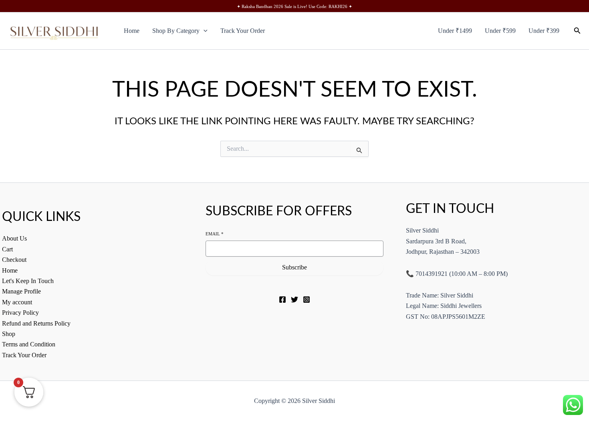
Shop (8, 333)
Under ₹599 (500, 30)
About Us (14, 238)
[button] (204, 31)
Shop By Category (176, 30)
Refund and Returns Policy (36, 323)
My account (17, 302)
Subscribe (294, 267)
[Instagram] (306, 299)
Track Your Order (242, 30)
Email (215, 233)
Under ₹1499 (455, 30)
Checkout (14, 259)
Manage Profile (21, 291)
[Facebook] (282, 299)
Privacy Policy (20, 312)
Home (131, 30)
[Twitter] (294, 299)
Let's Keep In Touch (28, 280)
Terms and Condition (28, 344)
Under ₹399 (543, 30)
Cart (7, 249)
